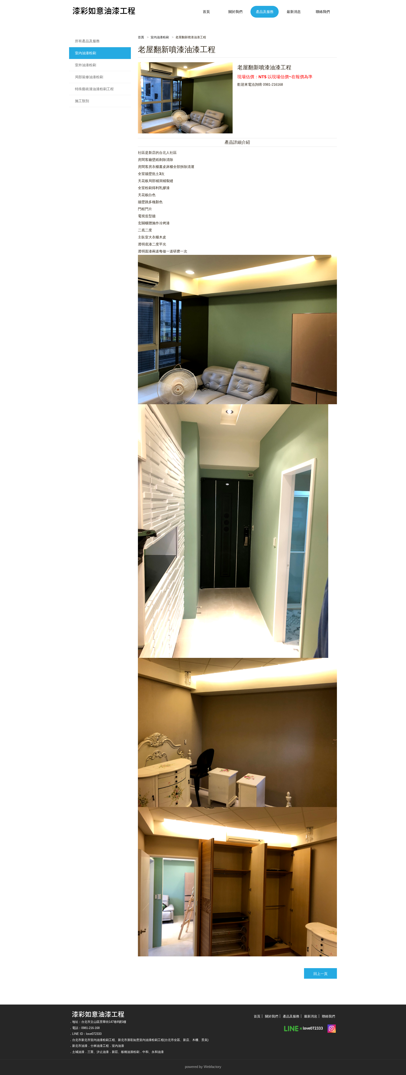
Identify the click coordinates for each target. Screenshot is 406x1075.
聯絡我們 (323, 12)
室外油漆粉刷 (85, 65)
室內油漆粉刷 (85, 53)
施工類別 (82, 101)
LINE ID (304, 1028)
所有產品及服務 (87, 41)
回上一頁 (320, 974)
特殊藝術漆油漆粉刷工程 (94, 89)
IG (332, 1028)
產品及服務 (264, 12)
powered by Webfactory (203, 1067)
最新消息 (294, 12)
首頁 (206, 12)
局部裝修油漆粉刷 (89, 77)
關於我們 (235, 12)
